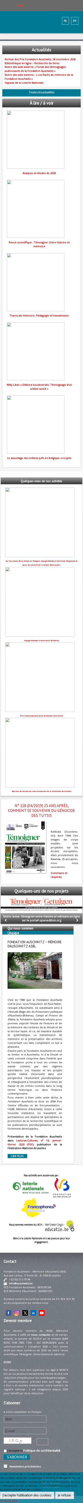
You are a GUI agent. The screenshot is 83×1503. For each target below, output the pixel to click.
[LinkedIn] (33, 1312)
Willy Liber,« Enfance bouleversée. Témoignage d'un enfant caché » (39, 386)
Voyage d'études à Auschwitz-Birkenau (41, 640)
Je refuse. (64, 1495)
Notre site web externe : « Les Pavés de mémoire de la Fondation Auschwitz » (39, 76)
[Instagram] (17, 1312)
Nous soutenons (20, 937)
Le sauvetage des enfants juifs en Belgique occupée (39, 458)
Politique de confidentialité (41, 1450)
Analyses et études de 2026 (39, 173)
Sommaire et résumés (59, 875)
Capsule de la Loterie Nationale (24, 82)
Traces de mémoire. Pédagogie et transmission (39, 315)
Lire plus (17, 1156)
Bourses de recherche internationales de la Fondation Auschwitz (41, 791)
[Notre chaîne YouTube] (42, 1312)
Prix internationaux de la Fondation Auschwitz (41, 716)
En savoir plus (8, 1501)
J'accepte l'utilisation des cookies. (27, 1495)
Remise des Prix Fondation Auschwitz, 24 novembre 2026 (40, 59)
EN (74, 20)
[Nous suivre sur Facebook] (8, 1312)
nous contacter (40, 1334)
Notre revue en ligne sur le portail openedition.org (41, 918)
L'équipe (13, 933)
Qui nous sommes (20, 928)
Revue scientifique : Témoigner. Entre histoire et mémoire (39, 244)
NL (65, 20)
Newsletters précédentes (24, 1466)
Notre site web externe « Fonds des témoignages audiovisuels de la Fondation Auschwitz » (35, 69)
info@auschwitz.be (21, 1283)
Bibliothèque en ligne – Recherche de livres (32, 63)
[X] (25, 1312)
